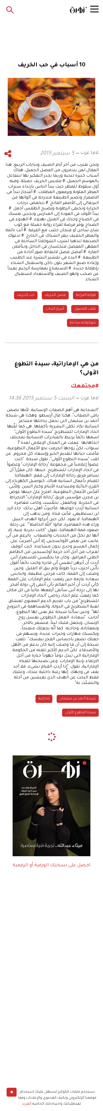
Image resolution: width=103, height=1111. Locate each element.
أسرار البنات (55, 309)
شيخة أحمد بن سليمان (78, 699)
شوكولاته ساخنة (83, 323)
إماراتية (43, 699)
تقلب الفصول (85, 309)
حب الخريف (26, 295)
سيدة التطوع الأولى (80, 713)
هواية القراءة (86, 295)
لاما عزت (89, 153)
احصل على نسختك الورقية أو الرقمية (51, 865)
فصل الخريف (55, 295)
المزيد (26, 1104)
